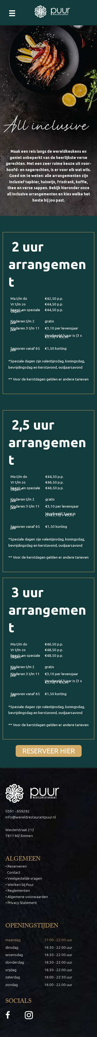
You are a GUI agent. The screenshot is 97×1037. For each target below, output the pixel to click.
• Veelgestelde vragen (23, 878)
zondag (11, 984)
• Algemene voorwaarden (26, 897)
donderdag (14, 962)
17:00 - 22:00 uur (58, 940)
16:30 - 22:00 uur (58, 947)
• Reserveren (16, 866)
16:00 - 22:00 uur (58, 984)
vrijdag (10, 970)
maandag (12, 940)
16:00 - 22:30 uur (58, 977)
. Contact (12, 872)
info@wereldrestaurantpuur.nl (30, 817)
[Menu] (12, 12)
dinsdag (11, 947)
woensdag (14, 955)
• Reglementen (17, 890)
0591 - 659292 (17, 811)
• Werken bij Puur (19, 884)
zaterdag (12, 977)
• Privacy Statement (21, 902)
